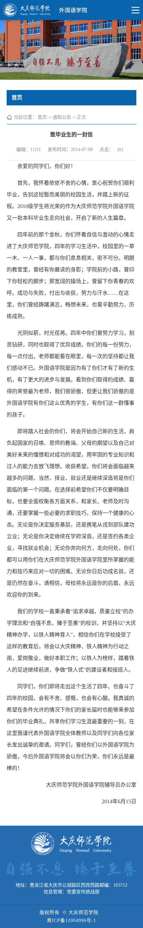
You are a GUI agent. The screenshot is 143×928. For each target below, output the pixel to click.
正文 (81, 117)
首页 (42, 117)
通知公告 (62, 117)
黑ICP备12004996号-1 (71, 920)
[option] (71, 50)
